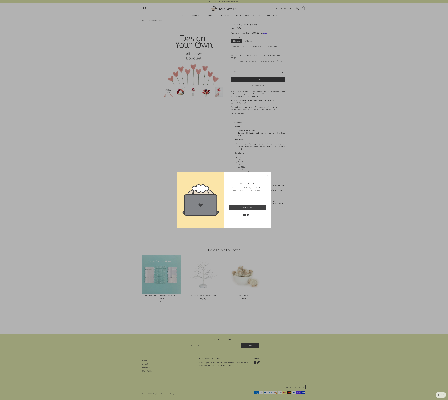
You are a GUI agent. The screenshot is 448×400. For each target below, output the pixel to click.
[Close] (267, 175)
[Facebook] (244, 215)
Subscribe (247, 208)
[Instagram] (248, 215)
